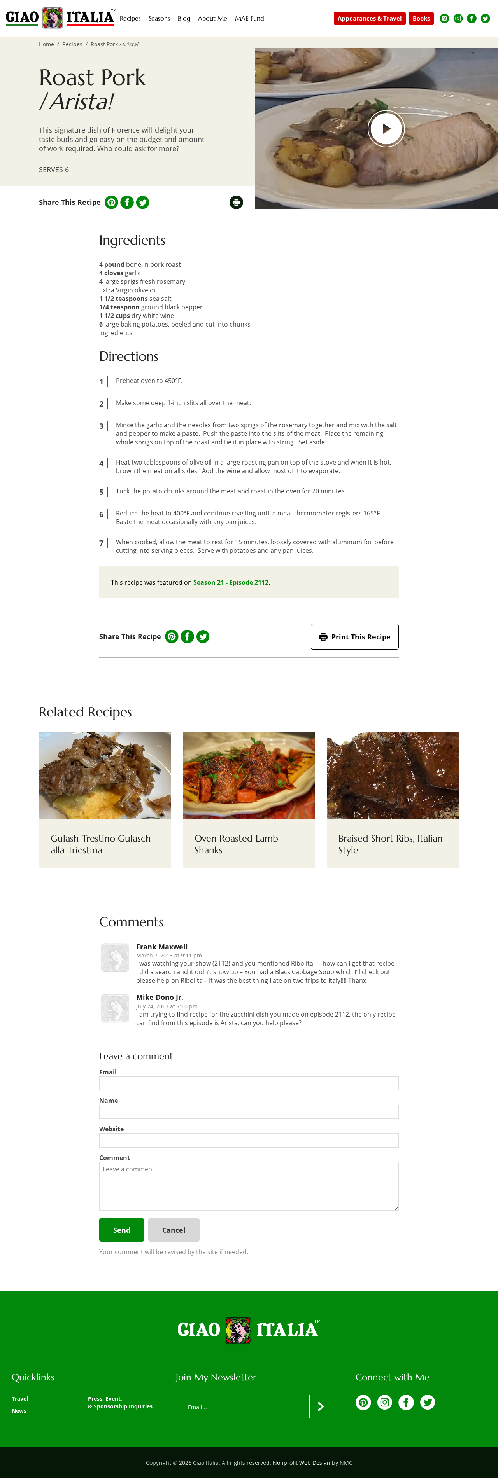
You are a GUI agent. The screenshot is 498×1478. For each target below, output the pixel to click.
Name (108, 1100)
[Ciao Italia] (249, 1331)
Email (108, 1072)
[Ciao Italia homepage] (61, 18)
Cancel (174, 1230)
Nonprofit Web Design (301, 1462)
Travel (20, 1398)
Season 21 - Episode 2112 (230, 582)
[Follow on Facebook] (472, 18)
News (19, 1410)
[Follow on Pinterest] (444, 18)
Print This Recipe (361, 636)
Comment (114, 1157)
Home (46, 44)
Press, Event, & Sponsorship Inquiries (120, 1402)
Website (111, 1129)
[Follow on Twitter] (485, 18)
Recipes (72, 44)
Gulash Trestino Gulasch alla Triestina (101, 844)
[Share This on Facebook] (127, 202)
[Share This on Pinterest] (111, 202)
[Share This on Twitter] (142, 202)
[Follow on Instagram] (458, 18)
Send (121, 1230)
